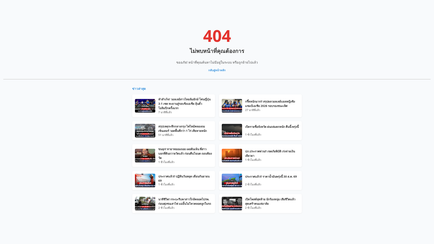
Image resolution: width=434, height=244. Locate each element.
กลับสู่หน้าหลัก (217, 70)
